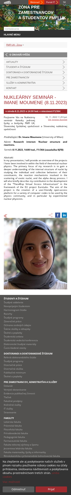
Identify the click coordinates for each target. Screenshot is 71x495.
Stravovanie (10, 412)
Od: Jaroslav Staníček (57, 119)
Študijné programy (13, 317)
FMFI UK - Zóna (14, 44)
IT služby (8, 408)
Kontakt (11, 88)
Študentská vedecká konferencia (21, 340)
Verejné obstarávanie (15, 389)
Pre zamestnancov (17, 77)
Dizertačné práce (13, 365)
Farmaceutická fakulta (15, 440)
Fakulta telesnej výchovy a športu (21, 444)
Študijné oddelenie (13, 302)
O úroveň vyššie (19, 54)
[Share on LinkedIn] (64, 215)
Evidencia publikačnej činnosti (19, 393)
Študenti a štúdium (18, 67)
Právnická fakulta (13, 425)
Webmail (35, 2)
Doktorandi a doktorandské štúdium (29, 72)
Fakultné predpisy (13, 401)
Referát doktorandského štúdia (20, 357)
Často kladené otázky (15, 348)
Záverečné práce (13, 321)
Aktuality (12, 62)
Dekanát (8, 385)
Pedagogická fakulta (14, 437)
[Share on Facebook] (58, 215)
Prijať (51, 489)
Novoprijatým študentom (17, 306)
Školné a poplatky (13, 332)
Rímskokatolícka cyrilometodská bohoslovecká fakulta (32, 456)
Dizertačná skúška (13, 368)
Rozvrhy (8, 313)
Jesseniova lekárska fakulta (18, 448)
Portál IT (50, 2)
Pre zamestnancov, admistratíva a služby (30, 382)
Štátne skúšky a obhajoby (17, 329)
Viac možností (11, 482)
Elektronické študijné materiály (20, 344)
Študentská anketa (13, 336)
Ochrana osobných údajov (17, 325)
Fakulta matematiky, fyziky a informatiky (25, 452)
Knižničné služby (12, 404)
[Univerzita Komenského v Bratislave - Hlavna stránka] (9, 14)
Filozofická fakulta (13, 429)
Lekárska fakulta (12, 422)
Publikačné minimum (15, 372)
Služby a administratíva (21, 82)
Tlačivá (7, 397)
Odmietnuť (18, 489)
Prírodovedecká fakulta (16, 433)
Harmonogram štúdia (15, 310)
